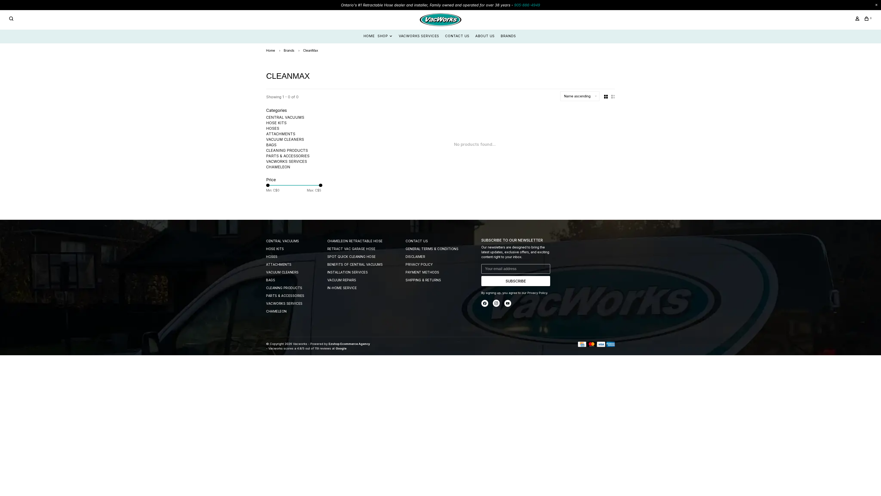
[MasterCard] (591, 345)
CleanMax (310, 50)
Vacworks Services (419, 36)
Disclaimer (415, 257)
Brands (508, 36)
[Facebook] (484, 305)
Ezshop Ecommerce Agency (349, 344)
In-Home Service (342, 288)
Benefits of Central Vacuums (355, 264)
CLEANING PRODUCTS (287, 150)
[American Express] (610, 345)
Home (369, 36)
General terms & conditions (432, 249)
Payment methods (422, 272)
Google (341, 348)
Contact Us (457, 36)
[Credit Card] (582, 345)
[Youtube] (507, 305)
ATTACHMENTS (280, 134)
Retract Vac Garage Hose (351, 249)
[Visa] (601, 345)
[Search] (12, 19)
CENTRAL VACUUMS (285, 117)
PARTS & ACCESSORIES (287, 156)
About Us (485, 36)
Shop (383, 36)
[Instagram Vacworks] (496, 305)
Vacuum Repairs (341, 280)
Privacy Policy (419, 264)
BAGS (271, 145)
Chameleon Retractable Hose (355, 241)
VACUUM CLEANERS (285, 139)
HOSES (272, 128)
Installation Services (347, 272)
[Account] (858, 19)
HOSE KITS (276, 123)
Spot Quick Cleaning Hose (351, 257)
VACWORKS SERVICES (286, 161)
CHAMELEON (278, 167)
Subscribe (516, 281)
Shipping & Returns (423, 280)
